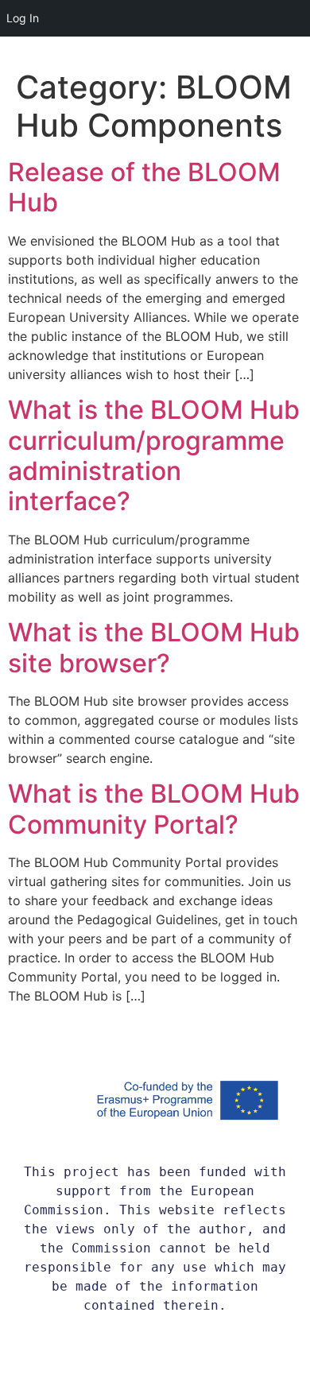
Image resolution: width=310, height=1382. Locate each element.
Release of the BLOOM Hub (144, 187)
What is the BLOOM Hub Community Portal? (154, 808)
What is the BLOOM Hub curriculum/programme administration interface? (154, 455)
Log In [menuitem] (22, 18)
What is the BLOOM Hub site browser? (154, 647)
